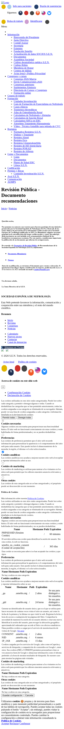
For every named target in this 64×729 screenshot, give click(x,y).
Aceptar (5, 723)
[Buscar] (47, 22)
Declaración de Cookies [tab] (19, 395)
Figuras (11, 260)
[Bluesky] (49, 13)
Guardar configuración (12, 695)
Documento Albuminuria (17, 254)
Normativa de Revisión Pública (25, 245)
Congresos (12, 325)
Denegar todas (24, 417)
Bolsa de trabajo (15, 21)
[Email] (4, 7)
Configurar (24, 723)
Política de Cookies (35, 498)
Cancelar (29, 695)
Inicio (4, 208)
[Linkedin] (32, 13)
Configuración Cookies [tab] (18, 392)
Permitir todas (8, 417)
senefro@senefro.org (42, 269)
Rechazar (14, 723)
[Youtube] (26, 13)
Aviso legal (8, 361)
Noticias (13, 208)
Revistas (11, 323)
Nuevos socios (14, 336)
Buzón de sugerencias (50, 6)
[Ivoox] (38, 13)
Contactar (12, 339)
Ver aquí (20, 631)
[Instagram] (43, 13)
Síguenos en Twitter (14, 347)
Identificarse (36, 21)
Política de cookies (27, 361)
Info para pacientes (22, 6)
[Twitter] (20, 13)
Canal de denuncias (17, 342)
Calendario (12, 334)
